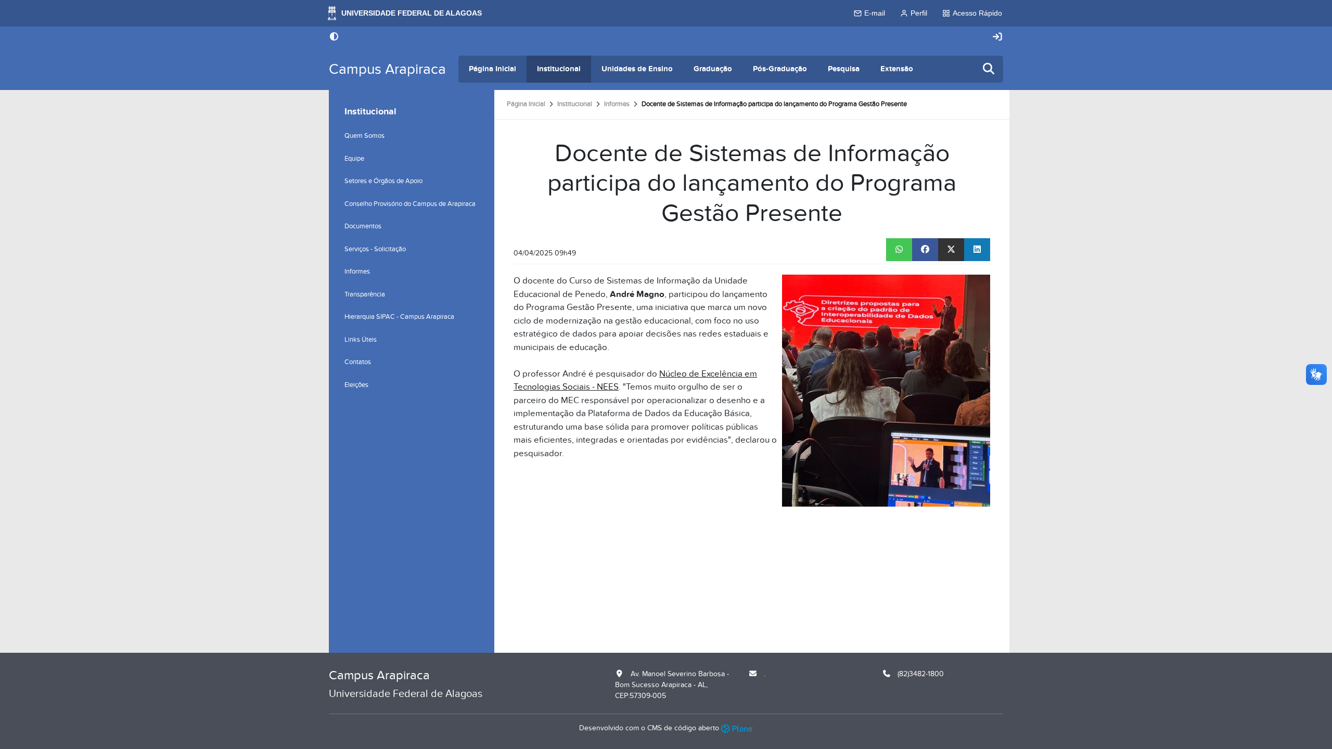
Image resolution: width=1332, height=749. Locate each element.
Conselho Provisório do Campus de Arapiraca (410, 204)
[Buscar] (989, 69)
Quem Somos (364, 136)
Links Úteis (360, 339)
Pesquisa (844, 69)
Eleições (356, 385)
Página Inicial (492, 69)
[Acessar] (997, 37)
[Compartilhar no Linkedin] (977, 249)
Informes (617, 104)
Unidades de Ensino (637, 69)
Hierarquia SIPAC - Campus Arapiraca (399, 317)
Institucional (559, 69)
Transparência (364, 294)
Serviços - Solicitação (375, 249)
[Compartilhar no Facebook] (925, 249)
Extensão (896, 69)
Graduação (713, 69)
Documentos (362, 226)
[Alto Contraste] (334, 37)
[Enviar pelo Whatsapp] (899, 249)
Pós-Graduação (780, 69)
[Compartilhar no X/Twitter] (951, 249)
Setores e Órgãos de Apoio (383, 181)
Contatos (357, 362)
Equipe (354, 158)
